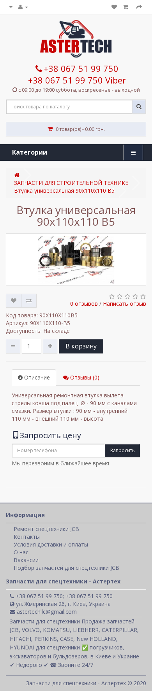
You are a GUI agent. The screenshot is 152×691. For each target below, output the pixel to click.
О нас (21, 552)
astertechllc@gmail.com (46, 611)
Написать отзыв (124, 303)
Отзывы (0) (84, 377)
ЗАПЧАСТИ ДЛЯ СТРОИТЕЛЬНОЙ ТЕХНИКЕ (71, 182)
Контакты (27, 536)
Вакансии (26, 560)
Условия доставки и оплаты (51, 544)
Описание (36, 377)
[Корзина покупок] (126, 6)
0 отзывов (84, 303)
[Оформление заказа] (139, 6)
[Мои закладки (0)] (114, 6)
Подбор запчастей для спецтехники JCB (66, 567)
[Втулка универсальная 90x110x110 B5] (76, 259)
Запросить (122, 450)
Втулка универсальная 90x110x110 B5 (64, 190)
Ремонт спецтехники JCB (46, 529)
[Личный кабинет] (23, 6)
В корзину (81, 346)
